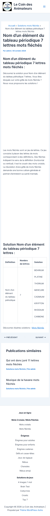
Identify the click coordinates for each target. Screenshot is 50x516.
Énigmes (25, 435)
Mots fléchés (38, 328)
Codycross (25, 491)
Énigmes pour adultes (25, 440)
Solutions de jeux (25, 477)
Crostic (25, 495)
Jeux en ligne (25, 413)
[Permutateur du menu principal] (44, 6)
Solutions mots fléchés (16, 369)
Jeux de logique (25, 458)
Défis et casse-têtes (25, 453)
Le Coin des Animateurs (23, 6)
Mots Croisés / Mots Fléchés (25, 420)
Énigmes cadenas (25, 449)
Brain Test (25, 486)
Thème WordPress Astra (31, 510)
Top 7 (25, 499)
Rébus (25, 462)
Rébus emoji (25, 471)
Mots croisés (25, 424)
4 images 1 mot (25, 482)
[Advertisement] (25, 117)
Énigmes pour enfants (25, 444)
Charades (25, 466)
